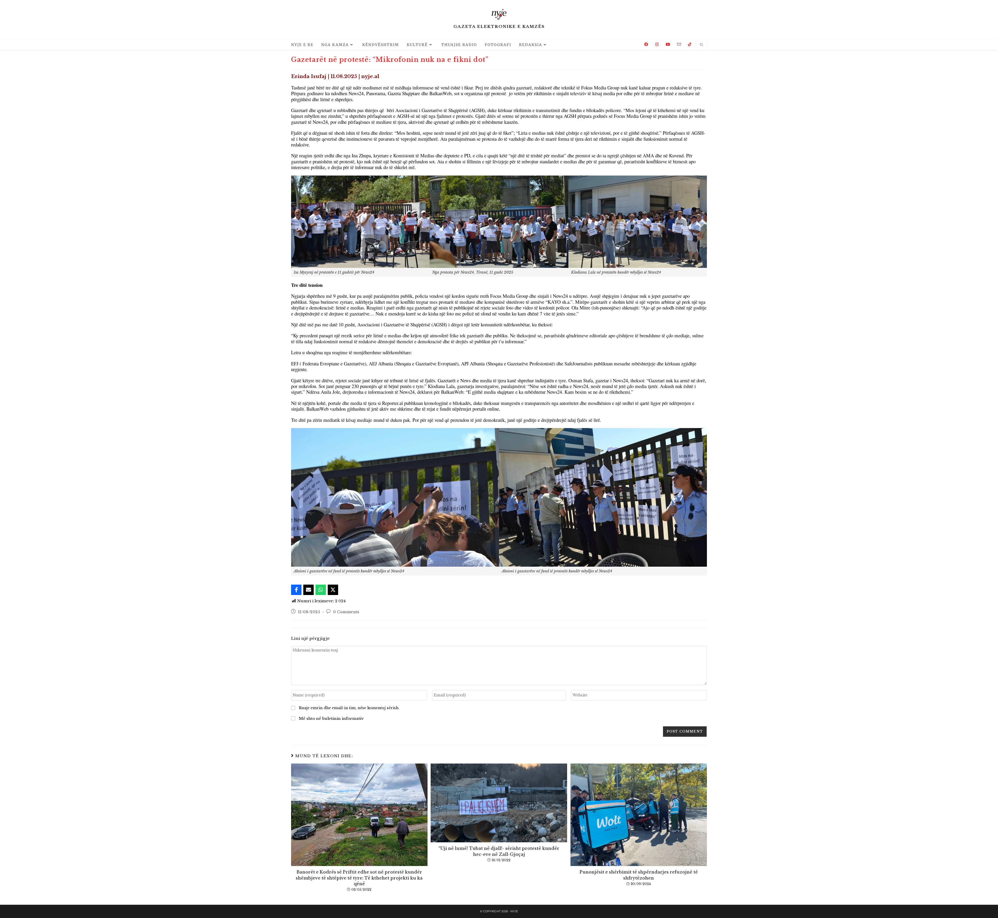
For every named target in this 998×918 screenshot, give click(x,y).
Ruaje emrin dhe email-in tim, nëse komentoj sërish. (349, 708)
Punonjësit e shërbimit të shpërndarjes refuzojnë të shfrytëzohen (639, 874)
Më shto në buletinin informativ (331, 718)
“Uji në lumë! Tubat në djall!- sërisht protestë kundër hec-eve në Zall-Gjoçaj (498, 851)
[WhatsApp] (321, 590)
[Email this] (308, 590)
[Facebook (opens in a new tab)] (646, 44)
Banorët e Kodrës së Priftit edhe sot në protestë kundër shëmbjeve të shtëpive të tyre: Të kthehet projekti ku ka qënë (359, 877)
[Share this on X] (333, 590)
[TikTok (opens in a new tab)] (689, 44)
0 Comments (346, 612)
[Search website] (701, 45)
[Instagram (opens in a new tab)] (657, 44)
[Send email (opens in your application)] (679, 44)
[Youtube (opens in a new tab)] (668, 44)
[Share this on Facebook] (296, 590)
